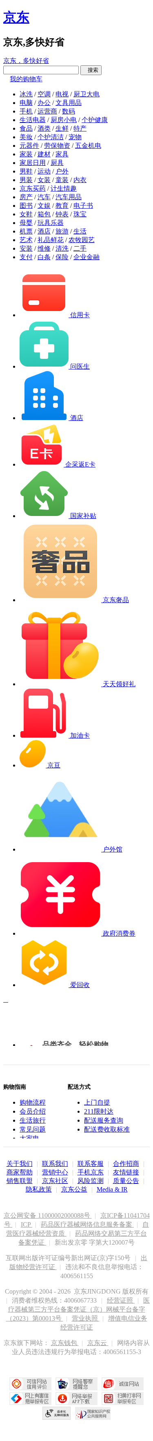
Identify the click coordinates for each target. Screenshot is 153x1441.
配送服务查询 (103, 1120)
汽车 (44, 196)
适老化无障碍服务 (56, 1413)
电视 (62, 94)
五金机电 (88, 145)
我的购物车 (26, 79)
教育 (62, 205)
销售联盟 (20, 1180)
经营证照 (121, 1300)
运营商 (47, 111)
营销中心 (55, 1172)
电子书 (83, 205)
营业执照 (86, 1318)
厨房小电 (64, 119)
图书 (26, 205)
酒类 (44, 128)
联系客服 (91, 1163)
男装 (26, 179)
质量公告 (126, 1180)
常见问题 (33, 1129)
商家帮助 (20, 1172)
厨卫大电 (86, 94)
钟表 (62, 214)
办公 (44, 102)
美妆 (26, 136)
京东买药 (33, 188)
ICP (26, 1224)
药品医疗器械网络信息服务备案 (87, 1224)
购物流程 (33, 1102)
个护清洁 (51, 136)
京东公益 (74, 1189)
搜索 (91, 70)
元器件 (29, 145)
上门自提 (97, 1102)
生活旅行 (33, 1120)
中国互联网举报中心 (30, 1398)
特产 (79, 128)
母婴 (26, 222)
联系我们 (55, 1163)
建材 (44, 154)
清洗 (62, 248)
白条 (44, 257)
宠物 (75, 136)
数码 (68, 111)
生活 (79, 231)
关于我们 (20, 1163)
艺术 (26, 239)
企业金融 (86, 257)
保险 (62, 257)
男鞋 (26, 171)
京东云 (98, 1342)
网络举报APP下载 (76, 1398)
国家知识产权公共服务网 (93, 1413)
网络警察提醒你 (76, 1383)
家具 (62, 154)
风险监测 (91, 1180)
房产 (26, 196)
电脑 (26, 102)
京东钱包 (65, 1342)
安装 (26, 248)
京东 (16, 17)
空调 (44, 94)
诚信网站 (123, 1383)
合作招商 (126, 1163)
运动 (44, 171)
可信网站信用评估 (30, 1383)
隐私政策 (39, 1189)
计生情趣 (64, 188)
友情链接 (126, 1172)
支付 (26, 257)
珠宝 (79, 214)
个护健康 (95, 119)
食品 (26, 128)
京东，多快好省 (26, 60)
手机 (26, 111)
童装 (62, 179)
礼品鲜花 (51, 239)
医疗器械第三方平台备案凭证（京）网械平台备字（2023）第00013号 (78, 1309)
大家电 (29, 1138)
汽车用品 (68, 196)
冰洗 (26, 94)
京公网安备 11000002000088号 (48, 1215)
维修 (44, 248)
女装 (44, 179)
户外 (62, 171)
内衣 (79, 179)
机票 (26, 231)
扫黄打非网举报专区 (123, 1398)
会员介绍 (33, 1111)
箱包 (44, 214)
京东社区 (55, 1180)
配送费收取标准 (107, 1129)
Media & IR (112, 1189)
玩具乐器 (51, 222)
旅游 (62, 231)
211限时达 (98, 1111)
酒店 (44, 231)
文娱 (44, 205)
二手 (79, 248)
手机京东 (91, 1172)
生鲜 (62, 128)
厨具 (57, 162)
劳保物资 (57, 145)
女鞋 (26, 214)
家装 (26, 154)
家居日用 (33, 162)
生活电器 (33, 119)
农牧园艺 (82, 239)
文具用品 (68, 102)
